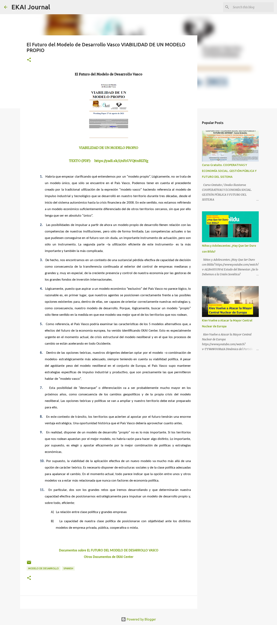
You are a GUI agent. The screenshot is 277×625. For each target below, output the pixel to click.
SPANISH (68, 568)
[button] (29, 60)
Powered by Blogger (141, 619)
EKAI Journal (30, 7)
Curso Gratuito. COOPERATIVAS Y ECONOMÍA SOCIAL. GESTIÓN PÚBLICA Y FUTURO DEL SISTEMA (229, 170)
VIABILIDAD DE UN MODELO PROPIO (108, 148)
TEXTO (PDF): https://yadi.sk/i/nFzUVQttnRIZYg (108, 161)
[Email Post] (29, 564)
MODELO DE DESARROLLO (43, 568)
